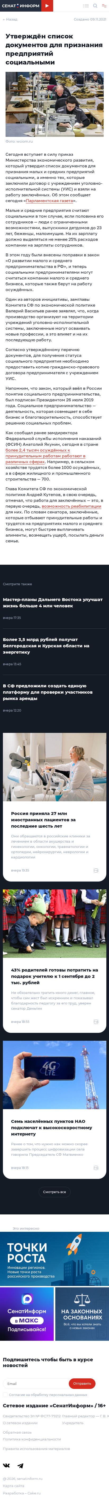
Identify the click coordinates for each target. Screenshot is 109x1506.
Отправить (82, 1383)
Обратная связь (17, 1432)
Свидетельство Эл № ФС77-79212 (32, 1416)
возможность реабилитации (71, 506)
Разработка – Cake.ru (22, 1493)
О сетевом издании (20, 1423)
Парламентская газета (49, 200)
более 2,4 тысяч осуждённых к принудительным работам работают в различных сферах (45, 455)
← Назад (10, 19)
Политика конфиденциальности (32, 1439)
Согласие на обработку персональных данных (48, 1395)
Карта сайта (13, 1486)
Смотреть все (54, 1192)
